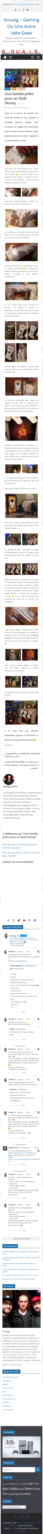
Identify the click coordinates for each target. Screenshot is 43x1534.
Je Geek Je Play (7, 1388)
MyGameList (13, 1148)
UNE (20, 1493)
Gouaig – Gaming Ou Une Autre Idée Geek (21, 26)
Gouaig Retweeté (20, 1046)
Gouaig (11, 951)
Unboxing (21, 89)
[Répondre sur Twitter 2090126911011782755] (9, 1198)
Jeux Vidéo (10, 1488)
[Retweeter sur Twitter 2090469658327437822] (13, 1105)
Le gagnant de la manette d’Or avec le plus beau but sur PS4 (22, 755)
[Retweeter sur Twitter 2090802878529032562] (13, 1012)
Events (25, 1483)
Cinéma (8, 89)
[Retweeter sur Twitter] (14, 1046)
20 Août (27, 1049)
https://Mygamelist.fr (16, 1153)
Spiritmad (6, 1402)
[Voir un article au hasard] (38, 57)
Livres (21, 1488)
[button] (21, 155)
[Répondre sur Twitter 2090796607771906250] (9, 1039)
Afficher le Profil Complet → (12, 1365)
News (14, 89)
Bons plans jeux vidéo (10, 1377)
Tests (36, 1488)
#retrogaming (22, 961)
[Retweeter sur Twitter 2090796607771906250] (13, 1039)
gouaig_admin (25, 108)
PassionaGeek (7, 1395)
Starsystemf (6, 1406)
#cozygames (12, 1069)
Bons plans (5, 1484)
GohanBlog (6, 1381)
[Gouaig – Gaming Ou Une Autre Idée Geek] (5, 57)
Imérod (5, 1384)
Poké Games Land (8, 1399)
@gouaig (8, 745)
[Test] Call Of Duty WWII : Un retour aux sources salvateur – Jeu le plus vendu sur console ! (21, 765)
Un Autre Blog (7, 1410)
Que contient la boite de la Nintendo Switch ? (19, 1279)
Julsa (4, 1392)
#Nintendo (12, 961)
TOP (4, 1494)
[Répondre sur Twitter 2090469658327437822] (9, 1105)
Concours (19, 1484)
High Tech (33, 1483)
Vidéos (27, 1494)
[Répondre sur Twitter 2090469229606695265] (9, 1072)
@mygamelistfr (26, 1148)
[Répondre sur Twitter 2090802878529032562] (9, 1012)
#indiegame (22, 1069)
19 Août (27, 1174)
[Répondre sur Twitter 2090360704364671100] (9, 1165)
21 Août (27, 951)
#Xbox (18, 1182)
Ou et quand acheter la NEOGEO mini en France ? (20, 1275)
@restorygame (26, 1052)
